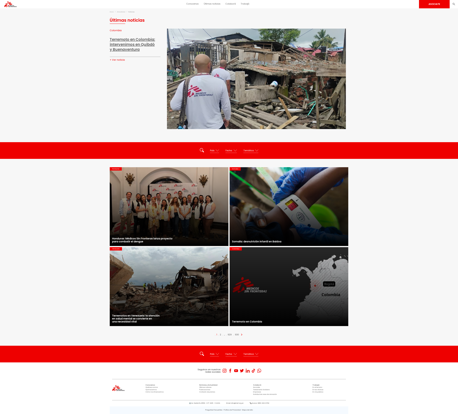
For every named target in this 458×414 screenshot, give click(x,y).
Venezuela (116, 249)
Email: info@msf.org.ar (235, 403)
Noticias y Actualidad (208, 385)
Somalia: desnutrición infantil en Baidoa (256, 241)
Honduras (115, 169)
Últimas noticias (205, 387)
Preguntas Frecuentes (213, 410)
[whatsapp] (259, 371)
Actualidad (121, 12)
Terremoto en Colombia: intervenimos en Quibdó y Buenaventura (132, 44)
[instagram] (224, 371)
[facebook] (230, 371)
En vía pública (317, 392)
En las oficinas (317, 389)
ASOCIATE (434, 4)
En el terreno (317, 387)
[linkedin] (248, 371)
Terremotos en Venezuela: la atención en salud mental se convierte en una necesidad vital (136, 318)
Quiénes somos (152, 387)
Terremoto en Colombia (247, 321)
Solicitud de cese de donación (265, 394)
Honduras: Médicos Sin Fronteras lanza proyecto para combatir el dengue (142, 240)
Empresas (257, 392)
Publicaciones (204, 389)
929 (230, 334)
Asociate (256, 387)
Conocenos (150, 385)
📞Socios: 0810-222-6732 (259, 403)
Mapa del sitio (247, 410)
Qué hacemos (151, 389)
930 (237, 334)
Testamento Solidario (261, 389)
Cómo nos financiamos (155, 392)
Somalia (235, 169)
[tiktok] (253, 371)
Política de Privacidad (232, 410)
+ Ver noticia (117, 59)
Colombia (116, 30)
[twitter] (242, 371)
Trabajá (315, 385)
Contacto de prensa (207, 392)
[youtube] (236, 371)
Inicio (112, 12)
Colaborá (257, 385)
